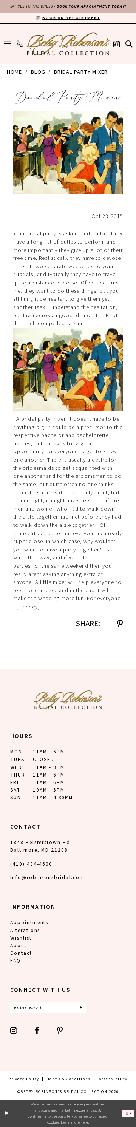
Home (14, 72)
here (84, 1122)
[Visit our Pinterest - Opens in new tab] (60, 1030)
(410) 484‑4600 (31, 864)
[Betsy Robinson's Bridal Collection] (68, 43)
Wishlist (21, 938)
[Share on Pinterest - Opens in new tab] (120, 624)
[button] (7, 44)
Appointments (29, 922)
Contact (21, 953)
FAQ (15, 960)
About (18, 945)
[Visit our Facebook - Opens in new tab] (37, 1030)
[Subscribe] (81, 1007)
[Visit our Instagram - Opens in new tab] (14, 1030)
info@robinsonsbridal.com (47, 877)
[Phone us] (20, 44)
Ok (128, 1113)
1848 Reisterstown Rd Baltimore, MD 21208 (40, 846)
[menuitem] (7, 44)
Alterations (25, 930)
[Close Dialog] (7, 1113)
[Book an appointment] (117, 44)
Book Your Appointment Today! (91, 6)
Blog (38, 72)
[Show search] (129, 44)
